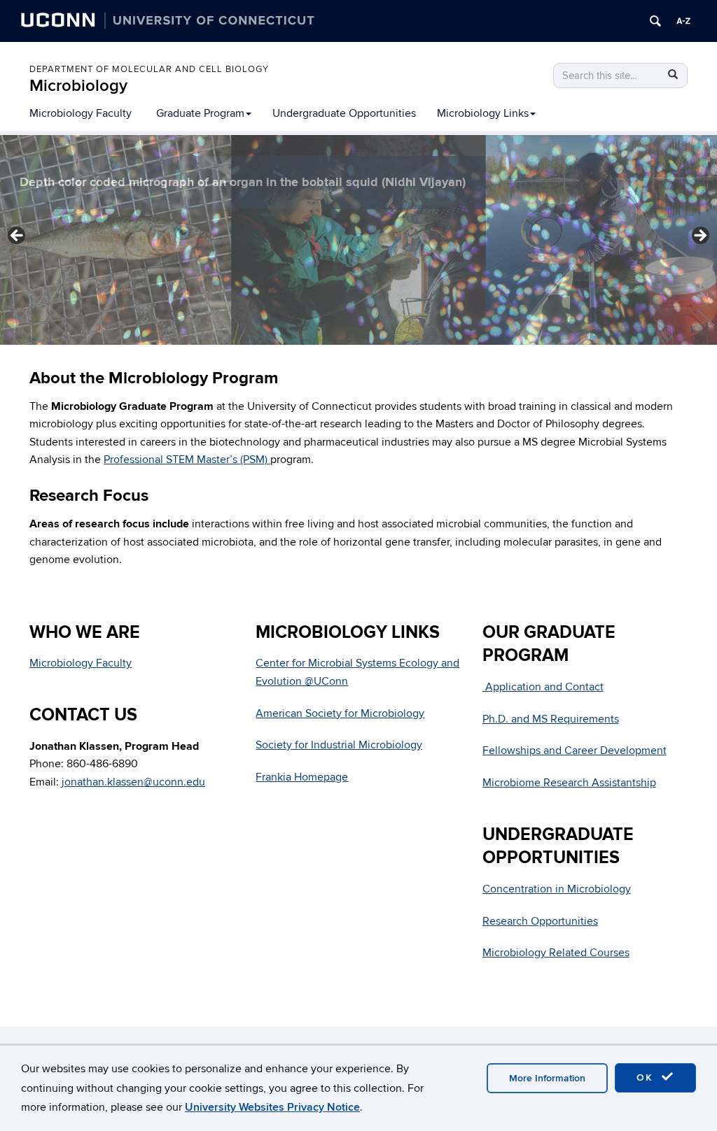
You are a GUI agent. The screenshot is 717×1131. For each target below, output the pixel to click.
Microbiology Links (483, 113)
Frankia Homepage (302, 777)
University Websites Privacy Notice (272, 1107)
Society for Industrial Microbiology (339, 745)
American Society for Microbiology (340, 713)
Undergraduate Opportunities (344, 113)
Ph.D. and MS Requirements (550, 719)
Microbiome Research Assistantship (569, 783)
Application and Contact (543, 687)
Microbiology (78, 86)
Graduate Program (200, 113)
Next (699, 236)
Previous (17, 236)
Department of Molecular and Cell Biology (149, 69)
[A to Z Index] (683, 21)
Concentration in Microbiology (556, 889)
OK (646, 1077)
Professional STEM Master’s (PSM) (187, 460)
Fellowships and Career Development (574, 750)
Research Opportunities (540, 921)
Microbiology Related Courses (555, 953)
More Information (547, 1078)
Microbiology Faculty (80, 113)
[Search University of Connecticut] (655, 21)
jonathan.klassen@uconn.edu (133, 782)
